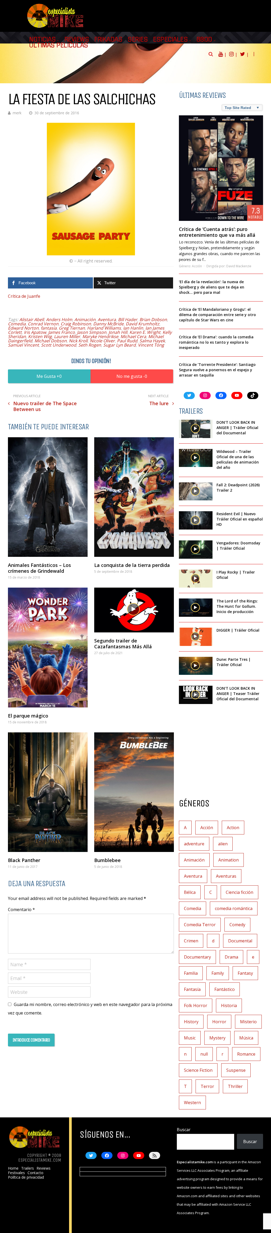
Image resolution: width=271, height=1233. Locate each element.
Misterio (248, 1022)
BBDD (204, 39)
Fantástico (224, 989)
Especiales (170, 39)
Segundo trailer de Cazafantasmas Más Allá (123, 643)
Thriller (235, 1086)
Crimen (191, 941)
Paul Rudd (127, 341)
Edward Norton (23, 328)
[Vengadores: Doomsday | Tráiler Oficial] (196, 549)
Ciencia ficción (239, 892)
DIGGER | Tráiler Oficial (237, 630)
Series (138, 39)
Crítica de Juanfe (24, 296)
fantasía (49, 328)
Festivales (16, 1173)
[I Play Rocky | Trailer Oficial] (196, 579)
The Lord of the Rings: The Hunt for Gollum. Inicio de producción (237, 606)
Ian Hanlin (133, 328)
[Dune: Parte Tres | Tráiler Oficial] (196, 666)
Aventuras (226, 876)
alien (223, 844)
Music (190, 1038)
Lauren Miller (67, 336)
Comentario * (21, 909)
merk (17, 112)
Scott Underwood (58, 345)
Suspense (236, 1070)
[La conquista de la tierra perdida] (134, 497)
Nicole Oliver (102, 341)
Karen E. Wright (144, 332)
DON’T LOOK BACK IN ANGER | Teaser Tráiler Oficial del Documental (237, 693)
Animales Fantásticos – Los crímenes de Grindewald (39, 568)
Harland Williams (104, 328)
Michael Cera (133, 336)
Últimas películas (58, 45)
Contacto (35, 1173)
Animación (85, 319)
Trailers (27, 1168)
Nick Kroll (78, 341)
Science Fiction (198, 1070)
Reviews (76, 39)
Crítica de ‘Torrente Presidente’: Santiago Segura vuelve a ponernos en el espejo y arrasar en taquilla (217, 370)
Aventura (107, 319)
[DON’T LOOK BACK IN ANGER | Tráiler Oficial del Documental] (196, 429)
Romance (246, 1054)
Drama (231, 957)
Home (13, 1168)
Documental (240, 941)
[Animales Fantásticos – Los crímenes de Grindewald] (48, 497)
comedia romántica (233, 908)
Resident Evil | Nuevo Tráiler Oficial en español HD (239, 519)
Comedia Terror (200, 925)
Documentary (197, 957)
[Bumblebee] (134, 792)
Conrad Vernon (43, 324)
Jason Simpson (91, 332)
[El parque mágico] (48, 647)
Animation (228, 860)
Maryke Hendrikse (100, 336)
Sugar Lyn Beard (119, 345)
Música (246, 1038)
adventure (194, 844)
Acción (197, 266)
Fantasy (245, 973)
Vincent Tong (151, 345)
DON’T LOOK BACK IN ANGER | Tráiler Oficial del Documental (237, 427)
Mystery (217, 1038)
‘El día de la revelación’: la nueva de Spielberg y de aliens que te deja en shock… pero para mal (211, 287)
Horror (219, 1022)
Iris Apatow (35, 332)
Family (217, 973)
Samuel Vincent (23, 345)
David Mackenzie (238, 266)
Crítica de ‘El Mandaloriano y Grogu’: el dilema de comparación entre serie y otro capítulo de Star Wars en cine (217, 314)
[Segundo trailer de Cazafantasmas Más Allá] (134, 610)
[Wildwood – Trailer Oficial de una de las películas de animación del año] (196, 458)
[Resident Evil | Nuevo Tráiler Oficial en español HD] (196, 520)
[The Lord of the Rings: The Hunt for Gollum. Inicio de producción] (196, 607)
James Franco (61, 332)
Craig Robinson (76, 324)
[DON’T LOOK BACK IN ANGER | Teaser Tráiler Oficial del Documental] (196, 695)
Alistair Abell (31, 319)
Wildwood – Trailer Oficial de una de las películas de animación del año (237, 459)
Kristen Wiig (40, 336)
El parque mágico (28, 715)
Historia (229, 1005)
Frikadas (108, 39)
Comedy (237, 925)
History (191, 1022)
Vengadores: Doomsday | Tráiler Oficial (238, 545)
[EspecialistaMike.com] (55, 28)
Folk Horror (195, 1005)
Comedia (17, 324)
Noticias (42, 39)
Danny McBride (108, 324)
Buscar (184, 1130)
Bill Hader (127, 319)
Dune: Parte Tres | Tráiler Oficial (233, 662)
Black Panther (24, 860)
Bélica (190, 892)
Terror (207, 1086)
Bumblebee (107, 860)
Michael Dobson (50, 341)
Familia (191, 973)
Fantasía (192, 989)
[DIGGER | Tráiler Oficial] (196, 637)
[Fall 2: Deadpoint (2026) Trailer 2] (196, 491)
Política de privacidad (26, 1177)
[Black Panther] (48, 792)
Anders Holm (59, 319)
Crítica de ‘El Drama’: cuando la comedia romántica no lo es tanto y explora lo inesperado (216, 342)
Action (233, 827)
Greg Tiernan (72, 328)
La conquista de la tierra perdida (132, 565)
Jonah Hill (118, 332)
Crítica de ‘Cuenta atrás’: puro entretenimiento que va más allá (217, 232)
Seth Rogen (89, 345)
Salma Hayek (152, 341)
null (204, 1054)
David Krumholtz (142, 324)
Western (192, 1102)
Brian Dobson (153, 319)
